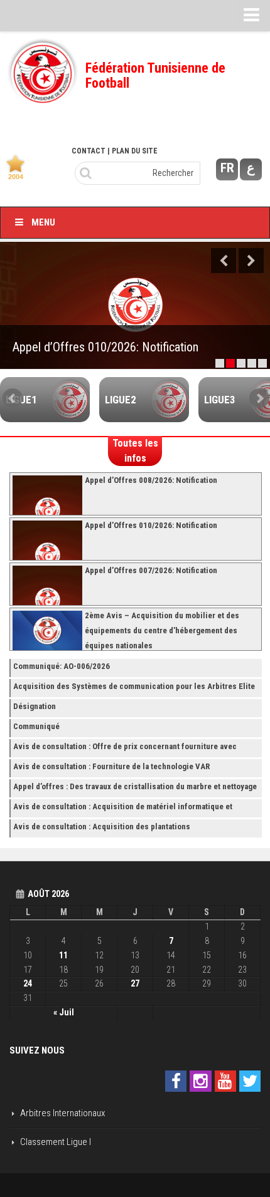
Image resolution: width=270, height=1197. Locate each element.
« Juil (63, 1012)
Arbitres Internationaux (62, 1113)
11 (63, 955)
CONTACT (88, 151)
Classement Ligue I (55, 1142)
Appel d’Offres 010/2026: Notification (105, 347)
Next (251, 260)
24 (27, 983)
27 (135, 983)
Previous (223, 260)
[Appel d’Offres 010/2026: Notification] (135, 305)
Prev (13, 398)
